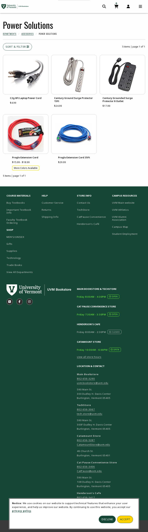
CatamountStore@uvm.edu (93, 444)
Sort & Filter (16, 46)
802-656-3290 (86, 378)
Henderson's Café (88, 224)
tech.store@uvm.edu (89, 413)
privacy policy (21, 510)
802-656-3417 (86, 497)
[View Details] (25, 74)
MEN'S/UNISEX (15, 237)
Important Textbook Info (18, 211)
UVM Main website (128, 202)
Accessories (27, 33)
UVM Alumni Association (128, 218)
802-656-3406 (86, 466)
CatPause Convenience (91, 216)
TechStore (83, 209)
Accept (125, 519)
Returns (46, 209)
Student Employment (128, 233)
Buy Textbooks (15, 202)
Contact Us (83, 202)
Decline (107, 519)
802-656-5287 (86, 440)
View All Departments (19, 272)
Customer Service (53, 202)
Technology (13, 258)
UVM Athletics (128, 209)
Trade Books (14, 265)
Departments (9, 33)
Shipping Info (50, 216)
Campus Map (128, 226)
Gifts (9, 243)
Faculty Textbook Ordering (16, 221)
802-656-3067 (86, 409)
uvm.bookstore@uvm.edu (92, 383)
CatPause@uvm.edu (89, 471)
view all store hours (89, 356)
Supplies (11, 251)
